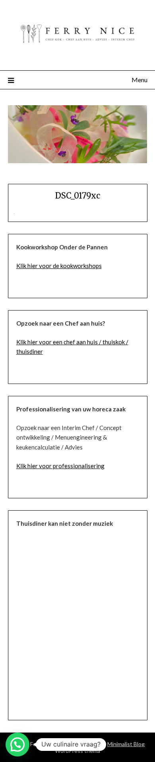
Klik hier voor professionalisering (60, 465)
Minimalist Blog (126, 744)
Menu (139, 79)
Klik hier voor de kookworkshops (59, 265)
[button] (17, 744)
